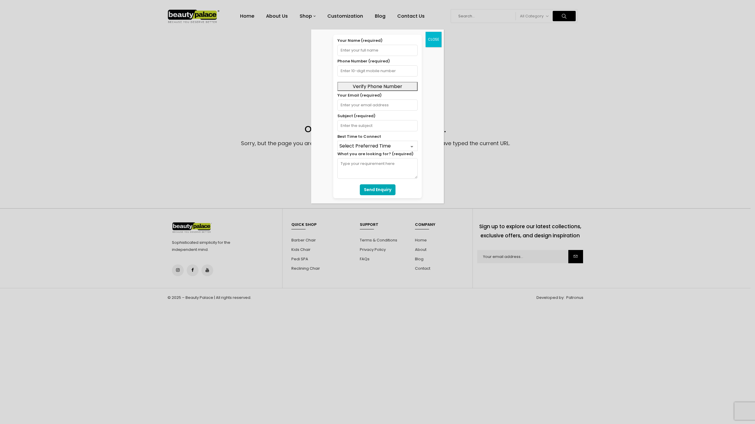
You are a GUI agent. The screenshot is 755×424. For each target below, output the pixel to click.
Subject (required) (356, 116)
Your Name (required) (360, 40)
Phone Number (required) (363, 61)
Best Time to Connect (359, 136)
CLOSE (433, 39)
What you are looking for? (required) (375, 154)
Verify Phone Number (377, 86)
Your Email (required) (359, 95)
